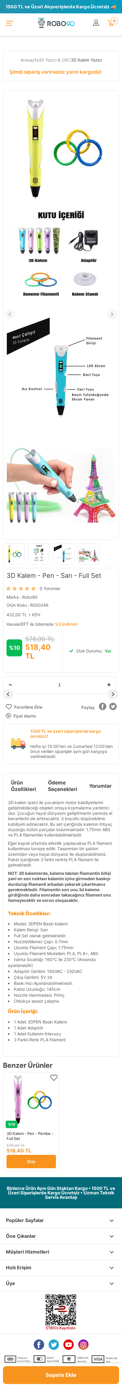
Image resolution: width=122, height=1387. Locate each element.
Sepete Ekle (61, 1375)
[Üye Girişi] (97, 23)
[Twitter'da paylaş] (113, 708)
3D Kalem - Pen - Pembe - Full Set (30, 1136)
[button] (102, 708)
